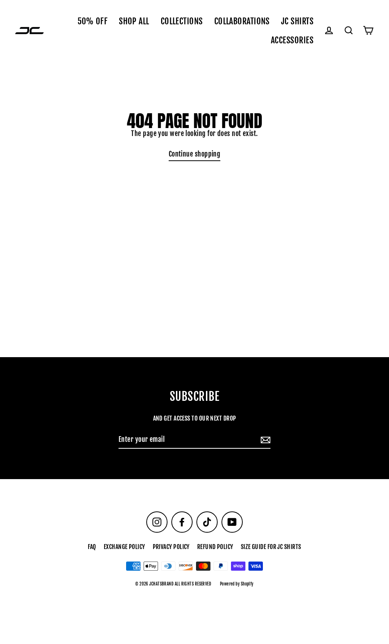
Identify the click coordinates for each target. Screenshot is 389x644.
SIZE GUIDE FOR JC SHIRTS (271, 547)
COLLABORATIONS (242, 21)
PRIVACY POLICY (171, 547)
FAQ (92, 547)
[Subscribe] (264, 440)
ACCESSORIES (292, 40)
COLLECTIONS (182, 21)
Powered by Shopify (237, 584)
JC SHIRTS (297, 21)
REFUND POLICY (215, 547)
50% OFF (92, 21)
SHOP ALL (134, 21)
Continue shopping (195, 154)
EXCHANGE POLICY (124, 547)
